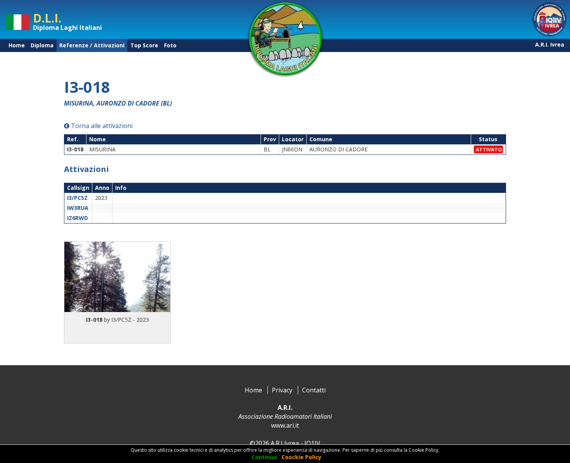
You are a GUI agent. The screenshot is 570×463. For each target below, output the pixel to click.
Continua (264, 457)
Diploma (42, 45)
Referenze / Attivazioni (91, 45)
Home (17, 45)
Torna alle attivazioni (101, 125)
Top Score (144, 45)
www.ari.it (285, 425)
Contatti (314, 390)
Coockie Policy (301, 457)
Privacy (282, 390)
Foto (170, 45)
